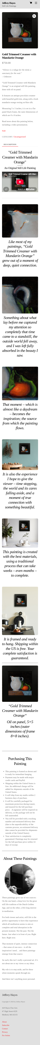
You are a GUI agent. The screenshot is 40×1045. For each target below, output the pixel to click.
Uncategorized (20, 137)
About (4, 1022)
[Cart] (31, 3)
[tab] (10, 145)
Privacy (5, 1032)
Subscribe (5, 1025)
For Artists (6, 1035)
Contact (5, 1029)
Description (10, 144)
